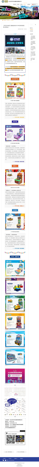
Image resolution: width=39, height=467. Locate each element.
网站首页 (14, 4)
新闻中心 (24, 4)
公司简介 (21, 4)
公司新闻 (12, 20)
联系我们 (28, 4)
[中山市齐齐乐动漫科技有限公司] (12, 1)
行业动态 (31, 31)
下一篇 (21, 451)
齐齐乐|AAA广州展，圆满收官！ (33, 59)
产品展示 (18, 4)
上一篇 (9, 451)
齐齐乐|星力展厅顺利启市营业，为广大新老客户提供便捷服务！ (33, 54)
